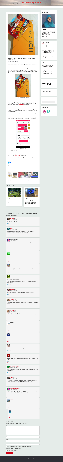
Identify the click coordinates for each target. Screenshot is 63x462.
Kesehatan (39, 6)
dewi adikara (12, 310)
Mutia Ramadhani (13, 264)
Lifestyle (23, 6)
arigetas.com (12, 289)
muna (11, 252)
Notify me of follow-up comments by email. (14, 448)
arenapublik (12, 218)
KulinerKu (31, 6)
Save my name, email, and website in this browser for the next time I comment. (19, 446)
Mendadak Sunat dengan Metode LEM (49, 71)
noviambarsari (12, 355)
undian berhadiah (21, 104)
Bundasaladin (12, 299)
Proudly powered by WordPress (26, 459)
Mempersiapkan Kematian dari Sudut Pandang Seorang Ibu (14, 201)
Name (7, 435)
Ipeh (11, 228)
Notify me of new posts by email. (12, 450)
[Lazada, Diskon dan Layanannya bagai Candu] (12, 175)
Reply (8, 224)
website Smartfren (17, 155)
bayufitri (11, 399)
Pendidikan (19, 6)
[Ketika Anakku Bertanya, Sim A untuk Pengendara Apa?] (33, 175)
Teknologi (35, 6)
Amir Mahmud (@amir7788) (14, 388)
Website (7, 442)
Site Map (48, 6)
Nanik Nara (16, 61)
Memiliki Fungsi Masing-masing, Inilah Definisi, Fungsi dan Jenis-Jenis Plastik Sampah (49, 69)
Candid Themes (40, 459)
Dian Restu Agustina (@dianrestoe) (15, 366)
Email (7, 439)
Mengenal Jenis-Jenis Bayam (47, 73)
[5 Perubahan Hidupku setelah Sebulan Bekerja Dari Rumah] (23, 175)
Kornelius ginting (12, 333)
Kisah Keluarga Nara (31, 2)
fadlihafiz (11, 377)
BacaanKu (14, 6)
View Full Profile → (45, 36)
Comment (8, 425)
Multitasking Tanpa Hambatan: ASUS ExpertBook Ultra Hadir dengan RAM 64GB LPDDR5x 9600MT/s (31, 202)
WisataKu (27, 6)
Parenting (43, 6)
